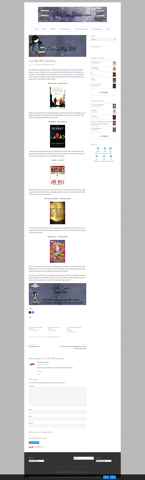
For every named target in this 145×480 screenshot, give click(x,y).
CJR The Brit (41, 362)
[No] (143, 477)
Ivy (92, 73)
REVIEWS (53, 29)
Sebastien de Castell (96, 69)
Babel (93, 79)
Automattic (86, 472)
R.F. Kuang (94, 80)
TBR (59, 336)
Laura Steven (95, 130)
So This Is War (95, 62)
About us (44, 29)
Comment (32, 386)
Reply (38, 374)
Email (30, 416)
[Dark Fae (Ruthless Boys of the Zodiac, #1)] (114, 119)
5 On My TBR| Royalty (53, 327)
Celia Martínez (95, 125)
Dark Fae (94, 116)
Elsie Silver (94, 112)
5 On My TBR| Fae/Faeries (35, 327)
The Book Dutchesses (49, 64)
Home (37, 29)
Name (30, 409)
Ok (106, 477)
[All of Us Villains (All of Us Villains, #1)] (114, 88)
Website (31, 423)
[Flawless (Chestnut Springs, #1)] (114, 113)
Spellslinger (94, 67)
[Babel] (114, 82)
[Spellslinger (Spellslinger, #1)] (114, 71)
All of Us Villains (96, 84)
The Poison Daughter (97, 105)
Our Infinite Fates (96, 128)
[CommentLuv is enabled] (37, 447)
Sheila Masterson (96, 106)
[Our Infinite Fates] (114, 131)
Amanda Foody (95, 86)
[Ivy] (114, 76)
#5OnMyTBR (49, 336)
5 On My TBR (38, 336)
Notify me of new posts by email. (38, 438)
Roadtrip (55, 336)
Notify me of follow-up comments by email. (41, 432)
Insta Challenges (97, 29)
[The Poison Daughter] (114, 108)
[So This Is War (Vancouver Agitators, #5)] (114, 65)
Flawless (93, 110)
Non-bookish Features (81, 29)
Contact (107, 29)
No (113, 477)
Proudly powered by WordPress (64, 472)
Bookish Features (65, 29)
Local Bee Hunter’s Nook (70, 74)
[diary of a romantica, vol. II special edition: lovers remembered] (114, 125)
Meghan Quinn (95, 63)
